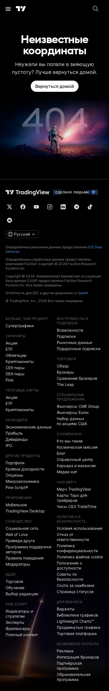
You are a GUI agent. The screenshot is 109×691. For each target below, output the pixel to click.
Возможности (70, 330)
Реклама (65, 650)
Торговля (14, 581)
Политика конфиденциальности (77, 548)
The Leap (65, 384)
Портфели (15, 462)
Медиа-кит (67, 471)
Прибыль (14, 433)
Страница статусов (75, 591)
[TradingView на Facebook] (23, 207)
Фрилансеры (18, 628)
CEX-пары (15, 367)
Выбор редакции (22, 593)
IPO (9, 445)
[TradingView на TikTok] (90, 207)
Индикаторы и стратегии (19, 614)
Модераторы (18, 564)
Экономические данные (28, 427)
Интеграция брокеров (78, 657)
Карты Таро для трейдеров (72, 498)
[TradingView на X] (9, 207)
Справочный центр (75, 459)
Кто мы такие (70, 441)
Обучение (15, 587)
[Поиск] (95, 9)
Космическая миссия (77, 447)
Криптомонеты (20, 361)
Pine (9, 380)
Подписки (66, 336)
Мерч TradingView (74, 489)
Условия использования (79, 528)
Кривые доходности (25, 469)
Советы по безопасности (70, 577)
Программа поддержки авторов (28, 549)
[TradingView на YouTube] (36, 207)
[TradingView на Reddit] (9, 220)
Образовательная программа (74, 677)
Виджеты (66, 608)
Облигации (16, 355)
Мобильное (16, 504)
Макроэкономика (22, 481)
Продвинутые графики (78, 627)
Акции (11, 343)
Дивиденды (17, 439)
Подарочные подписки (78, 348)
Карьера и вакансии (76, 465)
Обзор (63, 366)
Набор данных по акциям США (72, 421)
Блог (61, 453)
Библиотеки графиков (77, 615)
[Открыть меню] (8, 9)
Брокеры (65, 372)
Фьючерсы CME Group (78, 406)
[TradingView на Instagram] (50, 207)
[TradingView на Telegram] (76, 207)
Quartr (83, 293)
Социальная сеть (22, 528)
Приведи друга (20, 540)
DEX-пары (15, 373)
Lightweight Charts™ (75, 621)
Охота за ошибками (75, 585)
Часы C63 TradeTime (76, 506)
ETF (9, 349)
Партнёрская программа (69, 666)
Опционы (14, 475)
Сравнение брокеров (77, 378)
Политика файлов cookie (80, 556)
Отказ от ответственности (73, 537)
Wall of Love (17, 534)
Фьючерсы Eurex (73, 412)
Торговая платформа (77, 633)
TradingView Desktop (25, 511)
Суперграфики (20, 325)
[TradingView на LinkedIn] (63, 207)
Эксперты (15, 622)
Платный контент (22, 634)
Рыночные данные (74, 342)
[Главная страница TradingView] (21, 9)
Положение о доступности (69, 565)
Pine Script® (17, 487)
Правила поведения (25, 558)
